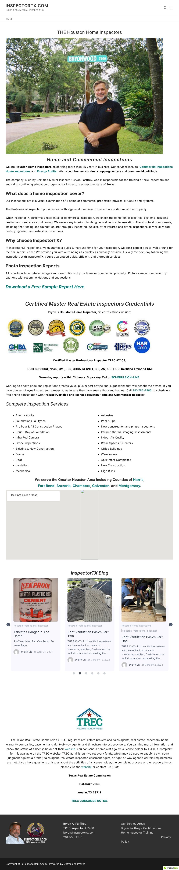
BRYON (28, 651)
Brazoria (63, 486)
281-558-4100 (72, 837)
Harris (138, 480)
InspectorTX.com (27, 5)
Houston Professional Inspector (30, 625)
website (70, 749)
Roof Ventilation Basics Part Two (89, 599)
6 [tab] (104, 673)
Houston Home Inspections (136, 625)
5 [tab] (98, 673)
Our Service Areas (133, 823)
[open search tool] (165, 7)
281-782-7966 (142, 390)
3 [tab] (86, 673)
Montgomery (129, 486)
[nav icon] (171, 8)
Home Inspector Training (137, 832)
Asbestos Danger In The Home (35, 599)
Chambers (81, 486)
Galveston (100, 486)
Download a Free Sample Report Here (45, 286)
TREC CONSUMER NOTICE (89, 800)
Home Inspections (18, 171)
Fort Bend (46, 486)
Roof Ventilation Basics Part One (143, 599)
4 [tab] (92, 673)
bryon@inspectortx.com (79, 832)
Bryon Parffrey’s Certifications (141, 828)
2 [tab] (80, 673)
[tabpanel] (36, 624)
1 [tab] (74, 673)
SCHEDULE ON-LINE (125, 377)
